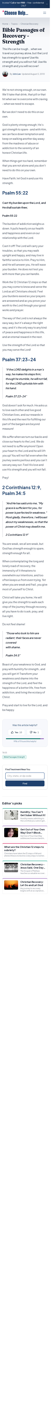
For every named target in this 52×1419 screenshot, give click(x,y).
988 (23, 2)
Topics (14, 23)
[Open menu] (45, 13)
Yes (18, 732)
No (36, 732)
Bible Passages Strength (14, 757)
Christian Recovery (29, 23)
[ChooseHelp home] (15, 12)
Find (25, 783)
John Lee (17, 74)
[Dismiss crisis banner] (47, 4)
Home (5, 23)
